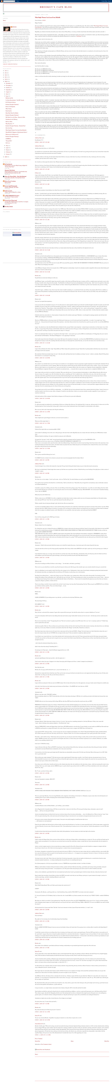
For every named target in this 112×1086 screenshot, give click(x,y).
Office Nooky (9, 108)
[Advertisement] (47, 1068)
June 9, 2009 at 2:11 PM (42, 652)
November (8, 85)
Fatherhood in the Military (11, 119)
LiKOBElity (8, 138)
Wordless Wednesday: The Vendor (11, 187)
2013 (6, 73)
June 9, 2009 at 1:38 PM (42, 557)
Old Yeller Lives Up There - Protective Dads (15, 117)
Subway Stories (8, 182)
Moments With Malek (10, 170)
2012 (6, 75)
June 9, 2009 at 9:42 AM (42, 219)
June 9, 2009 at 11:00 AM (42, 295)
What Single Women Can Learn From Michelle (47, 17)
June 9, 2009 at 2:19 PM (42, 688)
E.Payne (37, 173)
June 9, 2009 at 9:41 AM (42, 184)
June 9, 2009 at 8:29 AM (42, 169)
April (7, 147)
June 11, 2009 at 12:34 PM (43, 1035)
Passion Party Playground (11, 200)
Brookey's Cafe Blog (56, 7)
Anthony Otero (38, 138)
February (8, 152)
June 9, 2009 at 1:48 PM (42, 606)
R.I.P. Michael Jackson (11, 102)
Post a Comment (38, 1038)
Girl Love (8, 143)
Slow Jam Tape (9, 128)
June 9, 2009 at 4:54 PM (42, 939)
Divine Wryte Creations (10, 181)
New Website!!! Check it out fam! (11, 197)
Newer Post (37, 1041)
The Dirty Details (9, 206)
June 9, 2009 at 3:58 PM (42, 879)
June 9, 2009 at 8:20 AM (42, 142)
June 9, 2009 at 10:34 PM (42, 1012)
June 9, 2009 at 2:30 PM (42, 784)
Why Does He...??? (10, 123)
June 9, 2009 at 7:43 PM (42, 1003)
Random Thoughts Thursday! (12, 104)
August (8, 92)
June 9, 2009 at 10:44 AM (42, 272)
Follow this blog (17, 234)
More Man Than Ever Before (12, 113)
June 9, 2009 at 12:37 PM (42, 423)
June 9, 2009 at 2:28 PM (42, 773)
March (7, 150)
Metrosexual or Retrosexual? (12, 134)
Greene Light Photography (11, 186)
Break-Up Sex (9, 111)
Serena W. (37, 951)
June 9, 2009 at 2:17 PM (42, 677)
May (7, 145)
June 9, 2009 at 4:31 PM (42, 921)
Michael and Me (9, 98)
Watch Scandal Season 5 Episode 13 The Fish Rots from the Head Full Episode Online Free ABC (16, 172)
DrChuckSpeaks (8, 164)
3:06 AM (43, 20)
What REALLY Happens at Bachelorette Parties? (16, 132)
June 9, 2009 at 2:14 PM (42, 663)
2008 (6, 157)
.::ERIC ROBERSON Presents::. (12, 195)
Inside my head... (8, 191)
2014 (6, 70)
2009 (6, 81)
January (8, 154)
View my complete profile (10, 64)
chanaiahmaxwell (39, 1023)
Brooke (36, 275)
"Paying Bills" (9, 140)
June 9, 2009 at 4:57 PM (42, 947)
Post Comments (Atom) (46, 1044)
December (8, 83)
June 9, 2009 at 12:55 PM (42, 448)
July (7, 94)
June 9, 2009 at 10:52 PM (42, 1020)
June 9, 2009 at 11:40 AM (42, 343)
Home (72, 1041)
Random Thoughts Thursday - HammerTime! (15, 126)
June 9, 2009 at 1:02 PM (42, 460)
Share (36, 1054)
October (8, 87)
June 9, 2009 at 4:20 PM (42, 909)
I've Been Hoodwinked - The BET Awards (15, 100)
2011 (6, 77)
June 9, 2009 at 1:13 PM (42, 519)
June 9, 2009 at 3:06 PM (42, 799)
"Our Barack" (79, 36)
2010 (6, 79)
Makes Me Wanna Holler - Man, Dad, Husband (15, 176)
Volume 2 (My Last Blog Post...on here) (13, 192)
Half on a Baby (9, 121)
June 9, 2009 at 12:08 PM (42, 358)
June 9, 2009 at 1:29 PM (42, 539)
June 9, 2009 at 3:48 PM (42, 833)
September (8, 89)
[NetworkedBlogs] (16, 232)
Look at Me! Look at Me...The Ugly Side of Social (15, 177)
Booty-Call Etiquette (10, 106)
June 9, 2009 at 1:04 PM (42, 473)
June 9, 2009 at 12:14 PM (42, 411)
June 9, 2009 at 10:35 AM (42, 250)
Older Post (106, 1041)
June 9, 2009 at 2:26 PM (42, 715)
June (7, 96)
